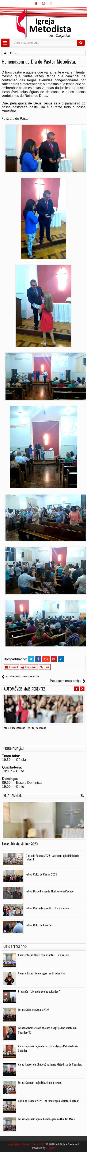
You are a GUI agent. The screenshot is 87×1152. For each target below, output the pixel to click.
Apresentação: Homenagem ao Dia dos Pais (41, 973)
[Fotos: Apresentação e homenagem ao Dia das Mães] (9, 1124)
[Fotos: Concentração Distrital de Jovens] (43, 709)
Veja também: (12, 795)
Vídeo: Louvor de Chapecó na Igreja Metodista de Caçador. (50, 1064)
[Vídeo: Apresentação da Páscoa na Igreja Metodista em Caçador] (9, 1051)
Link (46, 667)
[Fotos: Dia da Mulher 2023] (43, 820)
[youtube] (36, 3)
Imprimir (30, 667)
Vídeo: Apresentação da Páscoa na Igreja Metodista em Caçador (48, 1048)
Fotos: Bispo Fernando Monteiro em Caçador (50, 891)
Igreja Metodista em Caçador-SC (26, 1144)
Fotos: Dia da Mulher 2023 (20, 843)
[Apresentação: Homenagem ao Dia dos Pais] (9, 978)
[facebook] (51, 3)
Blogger (50, 1147)
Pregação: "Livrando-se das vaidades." (39, 991)
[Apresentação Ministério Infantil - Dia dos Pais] (9, 960)
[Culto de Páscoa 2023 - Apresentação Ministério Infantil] (13, 859)
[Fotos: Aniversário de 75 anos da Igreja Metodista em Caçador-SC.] (9, 1033)
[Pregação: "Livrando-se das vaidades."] (9, 996)
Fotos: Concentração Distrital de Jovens (24, 727)
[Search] (81, 43)
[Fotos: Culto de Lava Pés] (13, 927)
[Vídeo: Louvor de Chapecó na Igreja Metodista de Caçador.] (9, 1069)
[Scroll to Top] (43, 1147)
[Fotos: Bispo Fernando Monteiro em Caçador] (13, 893)
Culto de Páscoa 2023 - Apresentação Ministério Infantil (52, 857)
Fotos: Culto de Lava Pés (39, 925)
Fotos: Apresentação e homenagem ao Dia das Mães (46, 1119)
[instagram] (43, 3)
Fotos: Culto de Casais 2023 (41, 874)
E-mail (13, 667)
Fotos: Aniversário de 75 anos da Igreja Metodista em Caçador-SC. (47, 1030)
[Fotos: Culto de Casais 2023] (13, 876)
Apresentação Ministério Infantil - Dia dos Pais (43, 955)
